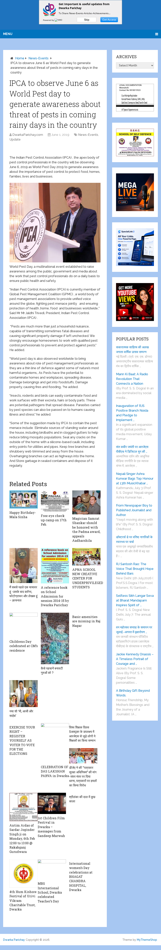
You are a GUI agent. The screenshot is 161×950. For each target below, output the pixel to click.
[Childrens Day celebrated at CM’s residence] (23, 625)
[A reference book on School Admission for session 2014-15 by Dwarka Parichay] (55, 565)
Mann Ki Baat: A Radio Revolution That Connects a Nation (132, 378)
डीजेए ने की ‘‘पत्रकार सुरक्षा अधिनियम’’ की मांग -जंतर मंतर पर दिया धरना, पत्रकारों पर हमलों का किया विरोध (83, 776)
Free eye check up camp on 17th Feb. (54, 520)
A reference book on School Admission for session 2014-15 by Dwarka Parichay (55, 596)
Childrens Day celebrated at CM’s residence (23, 645)
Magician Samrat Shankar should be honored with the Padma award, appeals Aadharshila (86, 529)
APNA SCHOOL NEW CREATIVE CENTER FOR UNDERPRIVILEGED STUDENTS (87, 578)
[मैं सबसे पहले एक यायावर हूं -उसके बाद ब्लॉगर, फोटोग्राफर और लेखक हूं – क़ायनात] (23, 565)
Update (15, 139)
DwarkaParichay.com (27, 135)
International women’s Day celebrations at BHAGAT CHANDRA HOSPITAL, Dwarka (80, 876)
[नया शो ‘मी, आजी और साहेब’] (23, 693)
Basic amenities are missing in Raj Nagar (86, 621)
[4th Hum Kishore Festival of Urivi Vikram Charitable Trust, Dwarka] (23, 873)
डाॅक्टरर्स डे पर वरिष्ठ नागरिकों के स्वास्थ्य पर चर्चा (134, 539)
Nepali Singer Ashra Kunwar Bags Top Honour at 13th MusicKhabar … (134, 478)
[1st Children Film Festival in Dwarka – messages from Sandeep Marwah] (52, 803)
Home (19, 58)
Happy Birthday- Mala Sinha (22, 514)
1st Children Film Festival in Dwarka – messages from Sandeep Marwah (51, 827)
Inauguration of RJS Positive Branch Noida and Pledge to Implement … (132, 413)
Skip (86, 19)
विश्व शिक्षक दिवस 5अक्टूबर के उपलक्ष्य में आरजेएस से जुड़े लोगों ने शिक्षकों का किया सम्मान (82, 733)
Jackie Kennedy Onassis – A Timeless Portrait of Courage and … (135, 659)
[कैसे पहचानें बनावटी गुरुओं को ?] (55, 638)
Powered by (49, 20)
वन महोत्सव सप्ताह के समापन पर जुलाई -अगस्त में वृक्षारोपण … (134, 629)
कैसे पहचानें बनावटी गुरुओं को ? (52, 670)
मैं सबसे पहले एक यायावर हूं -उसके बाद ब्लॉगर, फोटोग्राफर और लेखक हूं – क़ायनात (23, 593)
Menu (7, 34)
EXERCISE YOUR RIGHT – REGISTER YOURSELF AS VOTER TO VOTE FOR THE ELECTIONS (22, 740)
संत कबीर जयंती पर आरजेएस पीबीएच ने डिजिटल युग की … (132, 449)
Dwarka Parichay (14, 939)
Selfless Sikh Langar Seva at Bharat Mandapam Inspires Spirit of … (135, 600)
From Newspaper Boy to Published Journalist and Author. (134, 510)
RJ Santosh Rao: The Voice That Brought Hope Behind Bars (135, 568)
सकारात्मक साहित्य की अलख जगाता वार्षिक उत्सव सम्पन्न (132, 349)
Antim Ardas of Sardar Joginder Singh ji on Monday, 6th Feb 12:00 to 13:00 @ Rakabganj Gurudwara (22, 838)
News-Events (38, 58)
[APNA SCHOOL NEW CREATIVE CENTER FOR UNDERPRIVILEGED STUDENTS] (86, 556)
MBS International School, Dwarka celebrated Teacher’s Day (50, 892)
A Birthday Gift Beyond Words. (133, 693)
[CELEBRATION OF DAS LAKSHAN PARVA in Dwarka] (55, 743)
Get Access (109, 19)
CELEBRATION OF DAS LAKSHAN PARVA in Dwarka (55, 771)
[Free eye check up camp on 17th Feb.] (55, 500)
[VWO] (59, 20)
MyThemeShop (147, 939)
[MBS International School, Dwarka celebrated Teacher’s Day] (52, 869)
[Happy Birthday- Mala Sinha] (23, 499)
